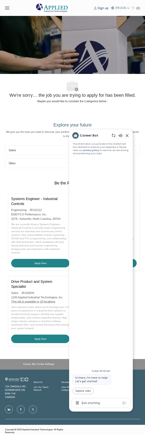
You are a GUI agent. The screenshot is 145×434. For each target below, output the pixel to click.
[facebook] (21, 409)
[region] (101, 269)
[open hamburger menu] (7, 7)
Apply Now (51, 263)
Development (67, 382)
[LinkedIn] (9, 409)
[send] (124, 403)
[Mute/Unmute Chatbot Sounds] (120, 135)
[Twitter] (33, 409)
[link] (101, 8)
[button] (120, 7)
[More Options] (77, 403)
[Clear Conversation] (113, 135)
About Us (38, 382)
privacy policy (91, 150)
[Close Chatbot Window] (127, 135)
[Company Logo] (52, 8)
